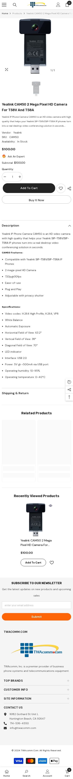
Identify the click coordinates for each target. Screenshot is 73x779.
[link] (18, 468)
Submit (36, 617)
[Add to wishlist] (61, 188)
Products (17, 13)
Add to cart (28, 188)
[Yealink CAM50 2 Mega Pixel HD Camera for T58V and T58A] (36, 519)
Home (5, 13)
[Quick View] (50, 505)
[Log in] (58, 5)
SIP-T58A (54, 259)
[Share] (68, 188)
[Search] (15, 5)
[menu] (4, 4)
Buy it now (36, 200)
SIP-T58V (57, 238)
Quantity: (8, 169)
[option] (36, 46)
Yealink (17, 132)
